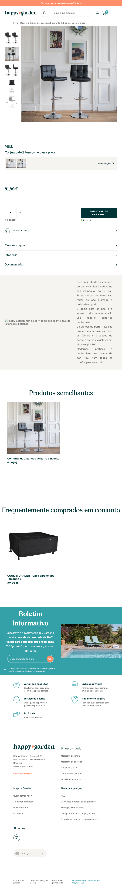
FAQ (63, 795)
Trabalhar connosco (23, 801)
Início (15, 23)
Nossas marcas (21, 807)
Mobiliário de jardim (70, 756)
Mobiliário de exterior (71, 761)
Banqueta (45, 23)
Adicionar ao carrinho (99, 213)
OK (50, 658)
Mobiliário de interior (29, 23)
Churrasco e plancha (71, 773)
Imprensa (18, 813)
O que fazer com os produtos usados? (80, 819)
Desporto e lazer (69, 767)
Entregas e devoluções (72, 807)
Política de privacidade (57, 881)
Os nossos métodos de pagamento (78, 801)
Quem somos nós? (22, 795)
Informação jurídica (18, 881)
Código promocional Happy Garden (78, 813)
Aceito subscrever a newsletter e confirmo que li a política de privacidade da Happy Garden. (32, 669)
